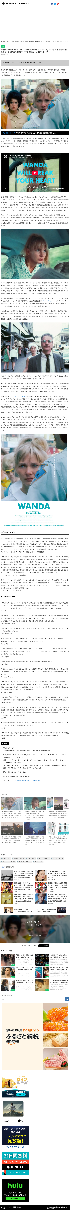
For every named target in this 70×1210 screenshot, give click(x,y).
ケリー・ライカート (48, 301)
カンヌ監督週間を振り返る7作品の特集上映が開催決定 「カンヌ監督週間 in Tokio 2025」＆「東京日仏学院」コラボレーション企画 (35, 840)
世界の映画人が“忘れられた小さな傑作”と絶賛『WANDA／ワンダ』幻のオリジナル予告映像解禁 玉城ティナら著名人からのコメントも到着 (35, 815)
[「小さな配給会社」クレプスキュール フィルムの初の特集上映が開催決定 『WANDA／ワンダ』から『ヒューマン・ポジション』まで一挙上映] (58, 828)
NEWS (2, 46)
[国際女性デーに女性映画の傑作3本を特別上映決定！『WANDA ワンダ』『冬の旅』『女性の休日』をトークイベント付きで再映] (58, 803)
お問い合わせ (17, 1207)
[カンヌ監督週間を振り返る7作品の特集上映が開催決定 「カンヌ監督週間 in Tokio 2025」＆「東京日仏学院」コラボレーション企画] (35, 828)
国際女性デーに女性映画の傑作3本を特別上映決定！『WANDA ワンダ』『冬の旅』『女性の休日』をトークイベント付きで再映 (58, 814)
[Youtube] (58, 4)
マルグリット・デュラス (8, 862)
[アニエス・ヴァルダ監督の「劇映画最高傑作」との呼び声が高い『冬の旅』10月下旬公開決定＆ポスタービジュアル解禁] (12, 828)
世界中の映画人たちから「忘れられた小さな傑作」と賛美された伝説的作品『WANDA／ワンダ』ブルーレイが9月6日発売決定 (11, 814)
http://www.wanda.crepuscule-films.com (26, 780)
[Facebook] (52, 4)
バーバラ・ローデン (58, 859)
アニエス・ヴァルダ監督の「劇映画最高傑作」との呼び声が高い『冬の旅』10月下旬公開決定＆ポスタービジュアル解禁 (11, 839)
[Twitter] (55, 4)
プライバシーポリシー (5, 1207)
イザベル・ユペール (8, 133)
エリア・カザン (31, 859)
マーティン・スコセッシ (18, 396)
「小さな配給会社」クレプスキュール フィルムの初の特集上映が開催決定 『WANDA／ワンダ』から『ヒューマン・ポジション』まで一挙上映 (58, 840)
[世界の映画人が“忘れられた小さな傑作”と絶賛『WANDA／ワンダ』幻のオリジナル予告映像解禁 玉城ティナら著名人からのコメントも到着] (35, 803)
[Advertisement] (35, 24)
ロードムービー (39, 862)
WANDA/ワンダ (6, 859)
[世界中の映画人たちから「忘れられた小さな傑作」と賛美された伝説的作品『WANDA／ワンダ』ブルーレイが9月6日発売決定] (12, 803)
